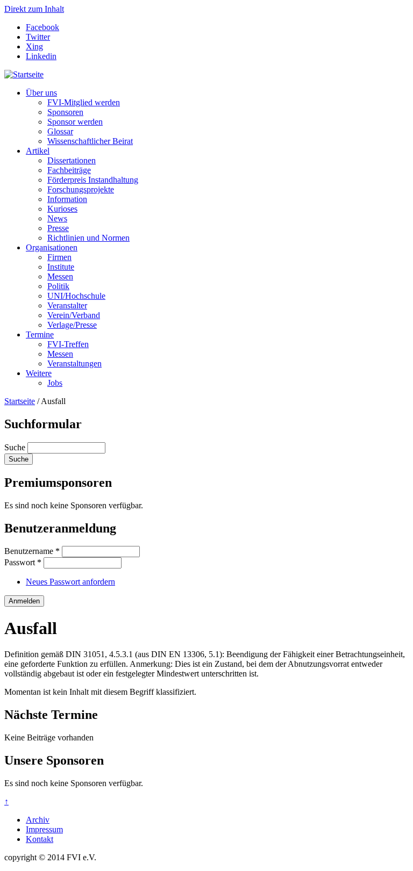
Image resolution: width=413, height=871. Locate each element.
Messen (60, 276)
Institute (60, 266)
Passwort (22, 562)
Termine (40, 334)
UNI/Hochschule (76, 295)
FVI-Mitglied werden (83, 102)
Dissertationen (71, 160)
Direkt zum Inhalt (34, 8)
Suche (15, 447)
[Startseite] (24, 74)
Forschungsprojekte (80, 189)
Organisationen (51, 247)
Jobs (54, 382)
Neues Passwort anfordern (70, 581)
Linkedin (41, 56)
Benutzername (32, 551)
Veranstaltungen (74, 363)
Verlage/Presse (72, 324)
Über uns (41, 92)
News (57, 218)
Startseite (19, 401)
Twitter (38, 36)
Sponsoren (65, 112)
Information (67, 199)
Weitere (39, 373)
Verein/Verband (73, 315)
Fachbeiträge (69, 170)
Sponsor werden (75, 121)
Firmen (59, 257)
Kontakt (39, 839)
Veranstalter (67, 305)
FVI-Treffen (68, 344)
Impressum (44, 829)
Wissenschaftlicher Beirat (90, 141)
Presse (58, 228)
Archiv (37, 819)
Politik (58, 286)
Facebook (42, 27)
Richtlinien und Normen (88, 237)
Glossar (60, 131)
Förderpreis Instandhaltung (92, 179)
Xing (34, 46)
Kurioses (62, 208)
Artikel (37, 150)
